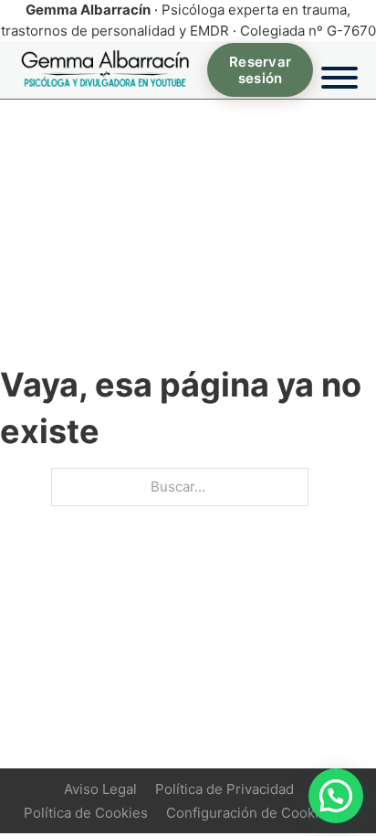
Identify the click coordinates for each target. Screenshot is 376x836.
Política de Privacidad (224, 789)
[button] (335, 795)
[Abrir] (339, 70)
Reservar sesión (260, 69)
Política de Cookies (86, 812)
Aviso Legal (100, 789)
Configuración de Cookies (250, 812)
